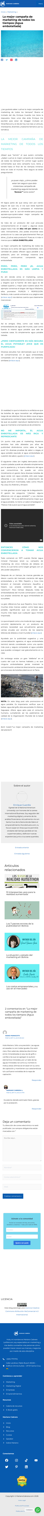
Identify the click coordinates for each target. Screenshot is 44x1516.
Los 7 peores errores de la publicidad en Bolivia (19, 924)
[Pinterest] (11, 60)
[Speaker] (8, 1438)
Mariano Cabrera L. (14, 1090)
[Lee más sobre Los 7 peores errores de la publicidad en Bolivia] (22, 910)
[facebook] (7, 1460)
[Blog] (6, 1427)
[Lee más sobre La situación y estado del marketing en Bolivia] (22, 942)
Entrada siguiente (22, 854)
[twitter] (7, 1467)
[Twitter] (7, 60)
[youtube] (36, 1460)
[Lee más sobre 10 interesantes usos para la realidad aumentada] (22, 881)
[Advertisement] (22, 85)
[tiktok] (26, 1460)
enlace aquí (6, 297)
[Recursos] (8, 1431)
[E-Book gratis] (10, 1409)
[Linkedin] (16, 60)
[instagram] (16, 1460)
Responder (36, 1080)
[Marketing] (9, 1382)
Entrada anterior (22, 848)
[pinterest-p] (16, 1467)
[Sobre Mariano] (10, 1442)
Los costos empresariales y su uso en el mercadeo (22, 987)
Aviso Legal (22, 1500)
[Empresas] (9, 1389)
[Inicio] (7, 1423)
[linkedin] (26, 1467)
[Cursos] (7, 1435)
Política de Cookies (22, 1511)
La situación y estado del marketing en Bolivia (19, 956)
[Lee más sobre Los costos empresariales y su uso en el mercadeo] (22, 973)
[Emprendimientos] (12, 1393)
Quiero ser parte (22, 1243)
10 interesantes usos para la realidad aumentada (20, 893)
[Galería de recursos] (12, 1406)
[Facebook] (2, 60)
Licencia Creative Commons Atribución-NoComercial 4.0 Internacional (22, 1311)
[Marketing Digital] (12, 1386)
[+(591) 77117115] (10, 1359)
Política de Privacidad (22, 1506)
